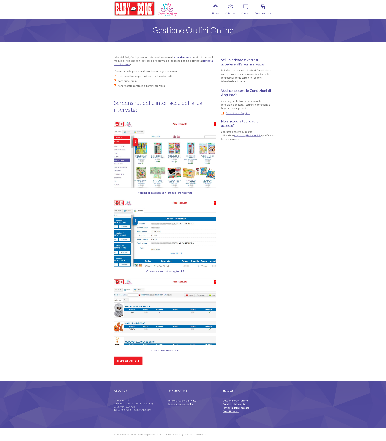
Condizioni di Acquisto (238, 113)
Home (215, 13)
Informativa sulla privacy (182, 400)
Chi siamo (230, 13)
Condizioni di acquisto (235, 404)
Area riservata (263, 13)
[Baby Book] (145, 8)
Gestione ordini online (235, 400)
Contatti (245, 13)
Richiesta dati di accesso (236, 407)
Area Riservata (231, 411)
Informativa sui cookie (180, 404)
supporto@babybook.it (247, 135)
